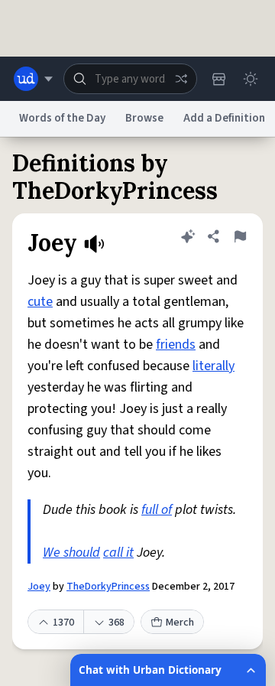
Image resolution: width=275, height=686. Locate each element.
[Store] (218, 78)
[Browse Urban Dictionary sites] (33, 78)
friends (176, 344)
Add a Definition (224, 118)
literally (213, 366)
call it (118, 552)
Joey (39, 586)
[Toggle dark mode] (250, 78)
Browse (144, 118)
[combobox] (130, 78)
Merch (180, 622)
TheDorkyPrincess (108, 586)
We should (71, 552)
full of (156, 509)
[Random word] (181, 79)
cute (40, 301)
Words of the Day (62, 118)
